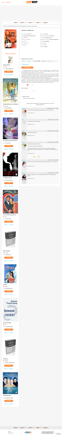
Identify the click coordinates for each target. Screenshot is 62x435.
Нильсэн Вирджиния (9, 68)
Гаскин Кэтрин (8, 218)
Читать (8, 71)
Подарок (5, 284)
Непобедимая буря (7, 395)
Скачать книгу (25, 64)
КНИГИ (30, 22)
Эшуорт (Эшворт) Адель (10, 362)
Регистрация (7, 2)
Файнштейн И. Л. (49, 37)
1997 (45, 44)
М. (45, 43)
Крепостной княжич (7, 322)
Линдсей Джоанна (9, 288)
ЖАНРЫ (15, 22)
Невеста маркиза (6, 250)
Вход (3, 2)
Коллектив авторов (9, 180)
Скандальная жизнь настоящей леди (10, 104)
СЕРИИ (37, 22)
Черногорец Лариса (9, 326)
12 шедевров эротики (7, 177)
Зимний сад (5, 358)
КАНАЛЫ (45, 22)
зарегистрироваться (40, 104)
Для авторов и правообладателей (48, 431)
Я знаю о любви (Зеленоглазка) (9, 214)
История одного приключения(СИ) (10, 140)
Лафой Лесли (8, 254)
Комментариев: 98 (24, 166)
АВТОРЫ (22, 22)
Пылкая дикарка (6, 64)
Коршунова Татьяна (9, 397)
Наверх (58, 433)
